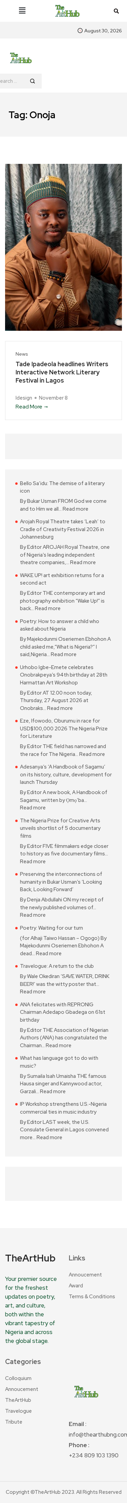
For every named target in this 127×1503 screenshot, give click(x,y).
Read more (75, 508)
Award (76, 1285)
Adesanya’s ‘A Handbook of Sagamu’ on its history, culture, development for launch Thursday (66, 774)
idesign (24, 398)
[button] (22, 10)
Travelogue (18, 1411)
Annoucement (85, 1274)
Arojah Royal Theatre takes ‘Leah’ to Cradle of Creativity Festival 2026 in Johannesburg (62, 529)
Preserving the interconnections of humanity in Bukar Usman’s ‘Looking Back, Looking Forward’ (61, 882)
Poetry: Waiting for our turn (51, 928)
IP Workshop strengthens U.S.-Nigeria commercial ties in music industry (63, 1108)
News (22, 354)
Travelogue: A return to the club (57, 966)
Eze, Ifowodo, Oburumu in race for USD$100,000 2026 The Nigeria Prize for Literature (64, 728)
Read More (29, 406)
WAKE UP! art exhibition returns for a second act (62, 579)
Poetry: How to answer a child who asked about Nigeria (59, 625)
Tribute (13, 1422)
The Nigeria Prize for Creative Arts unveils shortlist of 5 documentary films (60, 828)
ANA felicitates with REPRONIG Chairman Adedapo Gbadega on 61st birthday (62, 1012)
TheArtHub (18, 1400)
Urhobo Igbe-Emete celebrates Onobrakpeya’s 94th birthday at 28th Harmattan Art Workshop (63, 675)
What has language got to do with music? (59, 1062)
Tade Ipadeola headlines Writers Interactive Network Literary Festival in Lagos (62, 372)
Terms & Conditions (92, 1296)
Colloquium (18, 1378)
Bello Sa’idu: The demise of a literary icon (62, 487)
